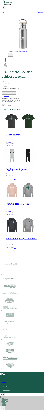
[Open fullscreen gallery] (10, 55)
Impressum (5, 385)
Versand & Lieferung (6, 390)
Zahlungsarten (5, 388)
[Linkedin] (5, 375)
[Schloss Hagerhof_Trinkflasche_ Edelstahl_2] (19, 51)
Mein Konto (4, 404)
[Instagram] (1, 375)
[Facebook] (2, 375)
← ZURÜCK (2, 12)
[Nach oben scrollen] (1, 395)
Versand (5, 85)
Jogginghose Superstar (17, 169)
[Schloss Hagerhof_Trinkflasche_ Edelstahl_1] (22, 50)
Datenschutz (5, 386)
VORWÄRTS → (41, 12)
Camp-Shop (4, 401)
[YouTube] (4, 375)
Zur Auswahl (10, 145)
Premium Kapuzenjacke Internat (21, 238)
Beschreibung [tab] (6, 96)
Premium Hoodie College (18, 203)
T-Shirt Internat (13, 134)
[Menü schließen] (0, 397)
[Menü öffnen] (4, 7)
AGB (3, 387)
